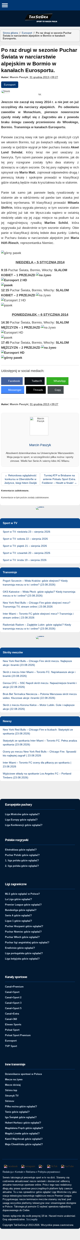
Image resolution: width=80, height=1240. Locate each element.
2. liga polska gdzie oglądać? (22, 865)
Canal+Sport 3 (13, 1002)
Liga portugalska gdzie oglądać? (24, 953)
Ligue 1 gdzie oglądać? (18, 920)
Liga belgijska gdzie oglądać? (22, 958)
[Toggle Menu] (5, 5)
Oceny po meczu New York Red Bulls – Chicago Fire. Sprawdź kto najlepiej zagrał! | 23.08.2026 (39, 753)
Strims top (11, 1090)
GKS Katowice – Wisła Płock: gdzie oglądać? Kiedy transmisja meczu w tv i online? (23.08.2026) (39, 593)
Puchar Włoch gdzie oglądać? (22, 937)
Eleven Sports (13, 1024)
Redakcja (8, 1171)
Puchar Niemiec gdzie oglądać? (23, 931)
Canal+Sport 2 (13, 997)
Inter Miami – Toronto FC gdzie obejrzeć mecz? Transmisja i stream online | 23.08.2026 (38, 615)
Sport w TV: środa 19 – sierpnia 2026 (25, 560)
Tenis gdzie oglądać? (17, 1111)
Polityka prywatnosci (49, 1171)
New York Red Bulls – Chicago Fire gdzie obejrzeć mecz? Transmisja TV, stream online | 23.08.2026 (36, 604)
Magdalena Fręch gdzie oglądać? (24, 1128)
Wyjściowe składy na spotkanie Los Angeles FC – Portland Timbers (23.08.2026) (37, 775)
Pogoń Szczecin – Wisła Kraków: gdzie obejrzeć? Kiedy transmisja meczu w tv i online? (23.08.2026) (35, 582)
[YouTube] (67, 1166)
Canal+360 (11, 1019)
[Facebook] (11, 1166)
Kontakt (19, 1171)
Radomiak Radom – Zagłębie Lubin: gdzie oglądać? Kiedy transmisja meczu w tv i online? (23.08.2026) (37, 626)
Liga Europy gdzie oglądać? (21, 819)
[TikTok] (52, 1166)
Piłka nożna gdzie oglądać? (21, 1106)
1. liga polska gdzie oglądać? (22, 860)
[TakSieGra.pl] (40, 21)
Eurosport (27, 32)
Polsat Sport (12, 1029)
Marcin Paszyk (19, 77)
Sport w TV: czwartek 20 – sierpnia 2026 (26, 552)
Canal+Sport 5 (13, 1008)
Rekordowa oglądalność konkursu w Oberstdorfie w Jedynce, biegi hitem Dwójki (20, 479)
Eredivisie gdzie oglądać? (20, 947)
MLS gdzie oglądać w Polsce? (22, 893)
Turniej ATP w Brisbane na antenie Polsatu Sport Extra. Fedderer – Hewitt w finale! (59, 479)
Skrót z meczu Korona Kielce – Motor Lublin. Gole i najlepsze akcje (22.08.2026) (39, 706)
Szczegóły (32, 1219)
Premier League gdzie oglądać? (23, 904)
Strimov (9, 1101)
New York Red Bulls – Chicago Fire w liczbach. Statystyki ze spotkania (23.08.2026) (38, 731)
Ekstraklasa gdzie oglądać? (21, 849)
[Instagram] (28, 1166)
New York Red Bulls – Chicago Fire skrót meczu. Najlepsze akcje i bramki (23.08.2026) (37, 663)
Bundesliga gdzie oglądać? (20, 910)
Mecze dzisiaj (13, 1084)
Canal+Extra (12, 1013)
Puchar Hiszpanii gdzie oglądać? (24, 926)
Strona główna (10, 32)
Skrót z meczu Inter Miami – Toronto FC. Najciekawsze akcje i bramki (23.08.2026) (39, 674)
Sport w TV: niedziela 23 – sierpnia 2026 (26, 531)
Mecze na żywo (14, 1079)
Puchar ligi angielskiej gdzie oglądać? (27, 942)
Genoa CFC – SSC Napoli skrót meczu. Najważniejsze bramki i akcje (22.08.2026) (40, 684)
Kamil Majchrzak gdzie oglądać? (24, 1139)
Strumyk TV (12, 1095)
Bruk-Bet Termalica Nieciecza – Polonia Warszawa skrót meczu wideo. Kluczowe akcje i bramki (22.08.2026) (40, 695)
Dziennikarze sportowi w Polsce (23, 1074)
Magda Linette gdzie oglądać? (22, 1133)
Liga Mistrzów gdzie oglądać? (22, 814)
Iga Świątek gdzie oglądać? (21, 1117)
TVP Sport (11, 1046)
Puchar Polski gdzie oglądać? (22, 855)
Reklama (30, 1171)
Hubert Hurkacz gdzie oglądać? (23, 1122)
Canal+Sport (12, 992)
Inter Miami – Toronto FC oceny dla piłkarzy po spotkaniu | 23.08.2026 (37, 764)
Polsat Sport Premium (18, 1035)
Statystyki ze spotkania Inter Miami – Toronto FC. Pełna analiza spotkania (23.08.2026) (40, 742)
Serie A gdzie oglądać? (18, 915)
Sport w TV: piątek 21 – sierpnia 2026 (25, 545)
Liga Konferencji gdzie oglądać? (23, 825)
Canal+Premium (14, 986)
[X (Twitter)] (41, 1166)
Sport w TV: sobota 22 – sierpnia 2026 (25, 538)
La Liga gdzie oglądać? (18, 899)
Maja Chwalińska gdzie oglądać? (24, 1144)
